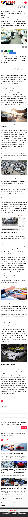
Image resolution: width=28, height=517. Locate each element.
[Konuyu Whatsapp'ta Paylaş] (8, 51)
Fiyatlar (11, 397)
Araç (6, 397)
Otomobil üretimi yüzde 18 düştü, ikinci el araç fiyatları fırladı (7, 471)
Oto (13, 397)
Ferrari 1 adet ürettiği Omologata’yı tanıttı (19, 452)
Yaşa (16, 397)
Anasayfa (3, 17)
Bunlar (8, 397)
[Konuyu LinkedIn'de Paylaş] (11, 51)
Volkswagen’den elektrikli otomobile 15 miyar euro (20, 487)
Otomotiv (8, 17)
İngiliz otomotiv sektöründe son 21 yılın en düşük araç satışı (7, 488)
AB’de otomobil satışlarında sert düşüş (6, 452)
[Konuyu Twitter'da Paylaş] (5, 51)
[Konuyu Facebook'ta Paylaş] (2, 51)
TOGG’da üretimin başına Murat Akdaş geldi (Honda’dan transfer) (20, 471)
